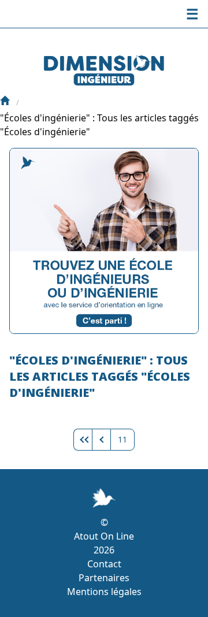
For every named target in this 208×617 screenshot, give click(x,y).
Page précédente (101, 440)
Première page (82, 440)
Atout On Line (104, 536)
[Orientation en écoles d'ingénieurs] (4, 101)
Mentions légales (104, 591)
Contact (104, 563)
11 (122, 439)
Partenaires (104, 577)
